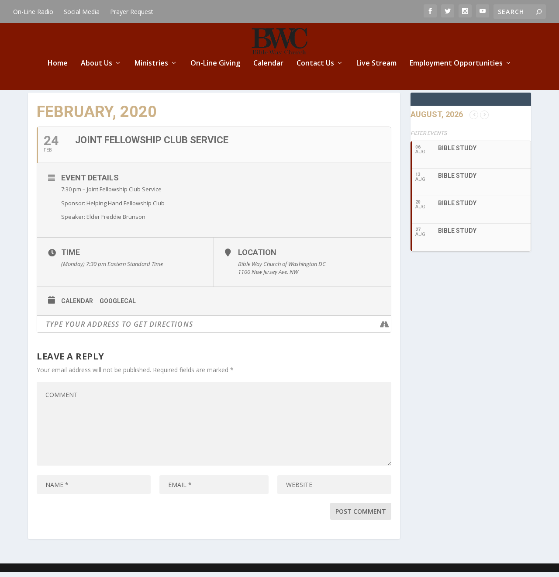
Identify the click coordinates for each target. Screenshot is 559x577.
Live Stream (376, 63)
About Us (96, 63)
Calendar (268, 63)
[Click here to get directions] (384, 324)
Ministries (151, 63)
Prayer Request (131, 11)
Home (58, 63)
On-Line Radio (33, 11)
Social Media (82, 11)
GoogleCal (118, 300)
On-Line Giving (215, 63)
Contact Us (315, 63)
